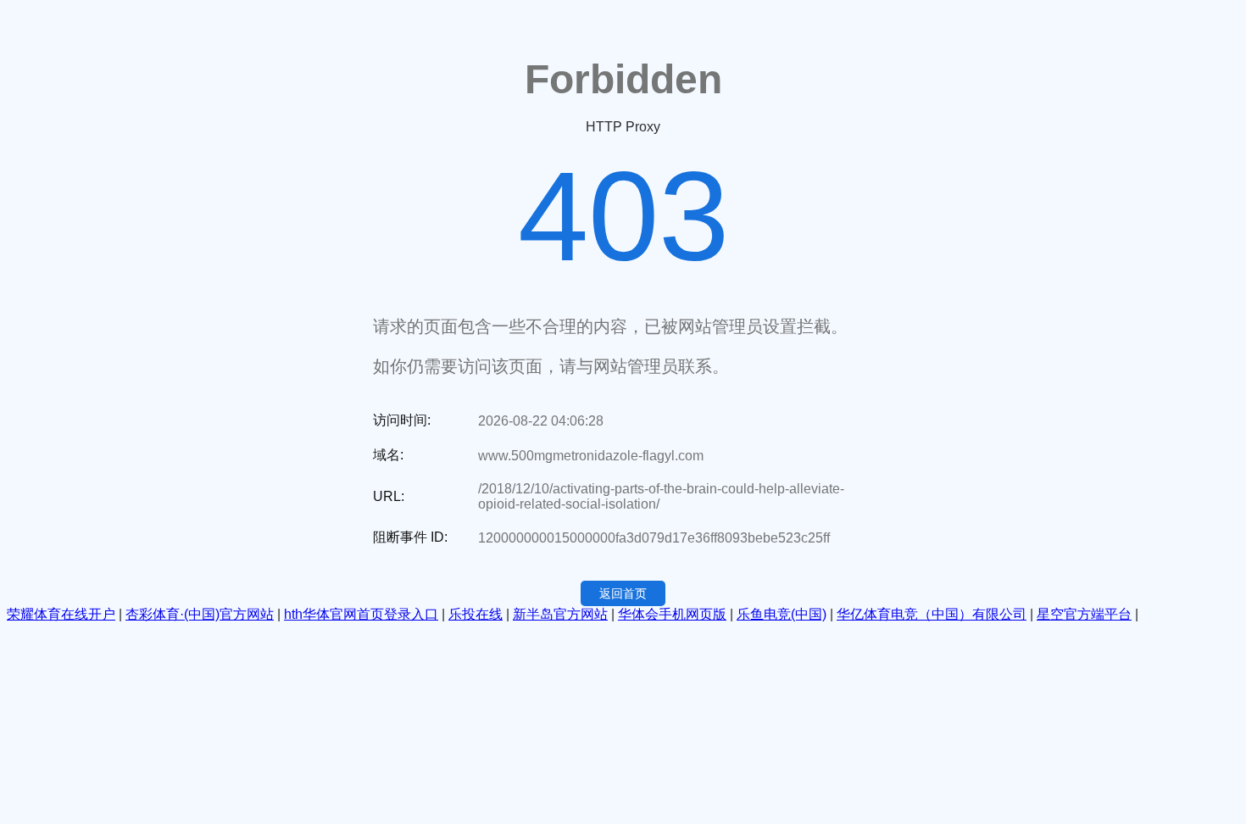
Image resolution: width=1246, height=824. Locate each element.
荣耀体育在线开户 (61, 614)
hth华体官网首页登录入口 (361, 614)
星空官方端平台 (1084, 614)
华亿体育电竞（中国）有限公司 (931, 614)
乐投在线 (475, 614)
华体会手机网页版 (672, 614)
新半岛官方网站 (560, 614)
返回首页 (623, 593)
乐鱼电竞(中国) (781, 614)
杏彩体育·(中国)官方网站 (199, 614)
